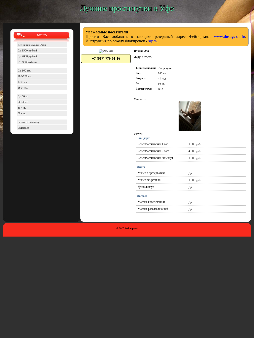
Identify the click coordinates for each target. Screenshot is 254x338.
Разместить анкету (28, 122)
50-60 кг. (23, 101)
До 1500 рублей (27, 50)
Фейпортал (131, 228)
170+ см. (23, 81)
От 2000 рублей (27, 61)
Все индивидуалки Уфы (32, 44)
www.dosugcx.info (229, 36)
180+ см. (23, 87)
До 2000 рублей (27, 56)
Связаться (23, 127)
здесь (152, 41)
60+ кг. (22, 107)
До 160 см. (24, 70)
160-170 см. (25, 76)
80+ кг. (22, 113)
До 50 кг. (23, 96)
